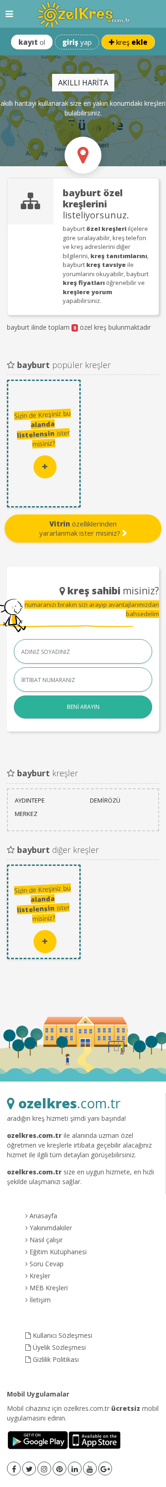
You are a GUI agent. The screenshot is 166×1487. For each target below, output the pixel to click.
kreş (131, 42)
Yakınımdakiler (50, 1227)
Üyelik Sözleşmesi (58, 1347)
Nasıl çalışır (45, 1239)
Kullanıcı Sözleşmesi (61, 1335)
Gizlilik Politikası (55, 1359)
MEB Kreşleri (48, 1287)
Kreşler (39, 1275)
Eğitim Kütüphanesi (57, 1251)
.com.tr (69, 1103)
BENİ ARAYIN (83, 707)
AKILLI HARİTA (83, 83)
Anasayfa (42, 1215)
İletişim (39, 1299)
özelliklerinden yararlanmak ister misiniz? (80, 528)
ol (31, 42)
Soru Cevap (46, 1263)
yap (77, 42)
